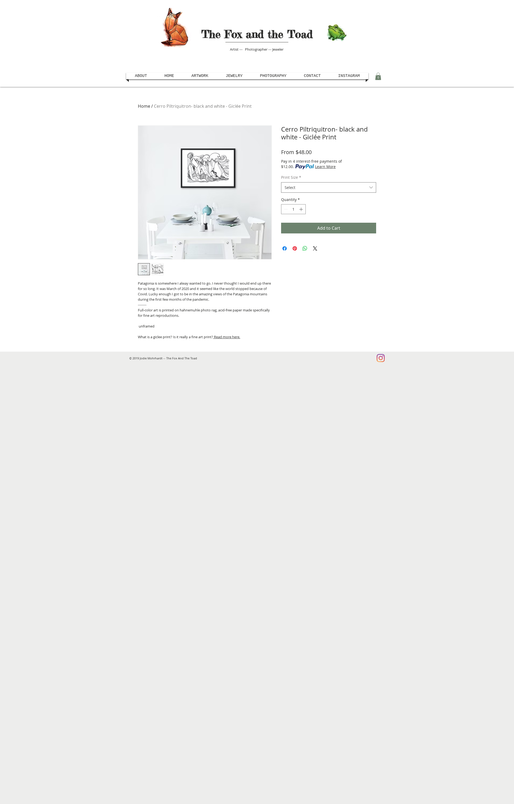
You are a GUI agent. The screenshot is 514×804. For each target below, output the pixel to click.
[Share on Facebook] (284, 248)
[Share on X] (315, 248)
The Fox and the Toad (257, 34)
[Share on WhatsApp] (305, 248)
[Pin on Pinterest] (295, 248)
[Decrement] (285, 209)
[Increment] (301, 209)
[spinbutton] (293, 209)
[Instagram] (381, 358)
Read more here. (226, 336)
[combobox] (328, 187)
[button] (378, 76)
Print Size (291, 177)
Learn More (325, 166)
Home (144, 106)
